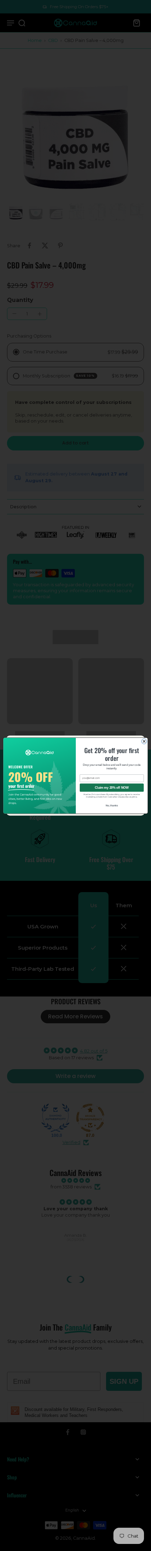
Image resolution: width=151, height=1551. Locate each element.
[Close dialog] (144, 741)
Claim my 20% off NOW (112, 787)
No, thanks (112, 805)
